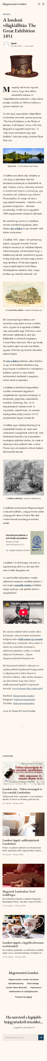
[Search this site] (39, 4)
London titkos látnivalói (16, 987)
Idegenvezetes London (23, 695)
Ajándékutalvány (16, 983)
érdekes (6, 14)
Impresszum (35, 987)
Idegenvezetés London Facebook (23, 979)
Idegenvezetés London (14, 4)
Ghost (29, 997)
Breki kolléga (33, 983)
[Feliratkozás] (41, 1037)
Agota (14, 43)
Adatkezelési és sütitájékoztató (23, 991)
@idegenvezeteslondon (24, 699)
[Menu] (43, 4)
